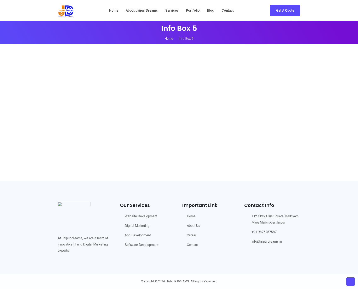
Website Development (141, 216)
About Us (193, 226)
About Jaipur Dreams (142, 10)
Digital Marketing (137, 226)
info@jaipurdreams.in (267, 241)
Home (113, 10)
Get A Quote (285, 10)
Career (191, 235)
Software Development (141, 245)
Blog (210, 10)
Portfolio (193, 10)
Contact (228, 10)
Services (172, 10)
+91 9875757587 (264, 232)
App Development (138, 235)
